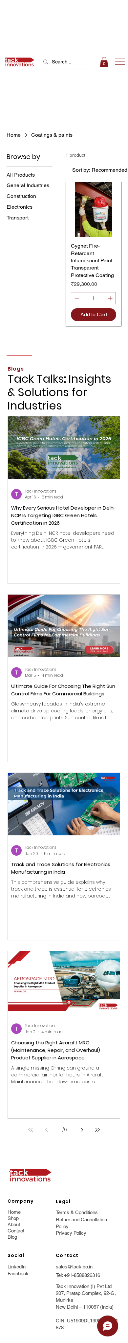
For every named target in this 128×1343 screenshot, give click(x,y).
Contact (16, 1230)
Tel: (60, 1275)
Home (14, 1212)
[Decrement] (76, 298)
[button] (104, 62)
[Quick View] (93, 209)
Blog (12, 1237)
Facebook (18, 1273)
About (14, 1224)
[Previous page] (46, 1130)
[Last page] (97, 1130)
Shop (13, 1218)
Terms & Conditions (77, 1212)
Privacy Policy (71, 1233)
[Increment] (111, 298)
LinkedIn (17, 1266)
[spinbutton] (93, 298)
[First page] (30, 1130)
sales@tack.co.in (74, 1266)
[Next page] (82, 1130)
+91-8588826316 (82, 1275)
